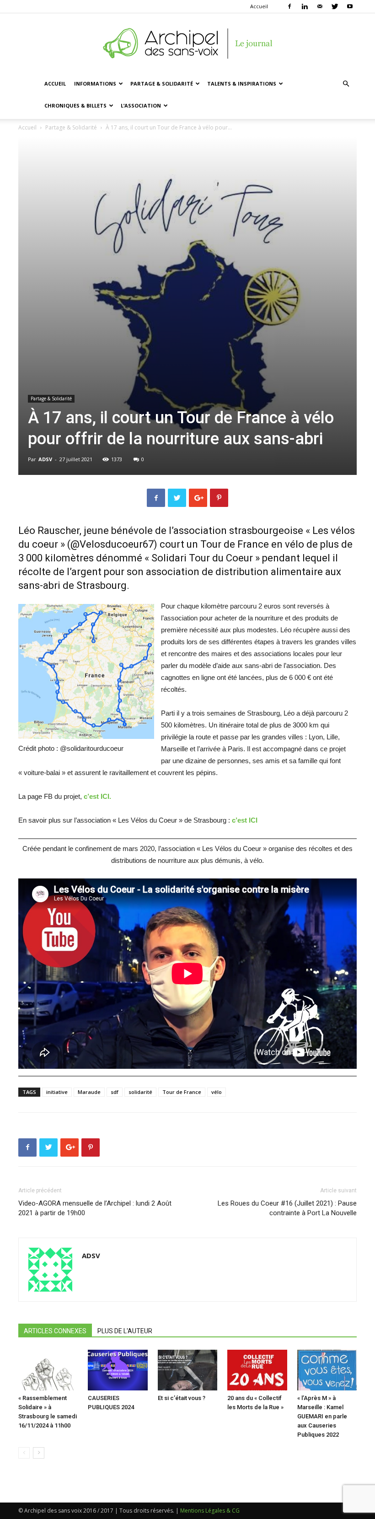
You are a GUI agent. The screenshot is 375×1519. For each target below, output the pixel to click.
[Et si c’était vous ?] (187, 1370)
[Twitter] (335, 6)
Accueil (259, 6)
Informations (95, 83)
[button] (346, 84)
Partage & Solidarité (161, 83)
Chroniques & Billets (75, 105)
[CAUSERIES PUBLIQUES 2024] (117, 1370)
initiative (57, 1091)
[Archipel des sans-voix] (187, 43)
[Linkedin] (304, 6)
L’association (141, 105)
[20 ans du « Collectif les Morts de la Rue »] (257, 1370)
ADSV (45, 459)
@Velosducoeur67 (112, 544)
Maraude (89, 1091)
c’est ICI (243, 820)
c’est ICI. (97, 796)
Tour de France (181, 1091)
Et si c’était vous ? (181, 1398)
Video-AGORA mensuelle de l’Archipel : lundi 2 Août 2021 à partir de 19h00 (94, 1208)
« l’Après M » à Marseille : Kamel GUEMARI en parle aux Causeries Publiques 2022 (322, 1416)
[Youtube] (350, 6)
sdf (114, 1091)
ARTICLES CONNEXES (55, 1331)
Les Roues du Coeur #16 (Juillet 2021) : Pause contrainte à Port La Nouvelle (287, 1208)
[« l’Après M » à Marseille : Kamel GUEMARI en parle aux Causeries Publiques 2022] (327, 1370)
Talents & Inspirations (241, 83)
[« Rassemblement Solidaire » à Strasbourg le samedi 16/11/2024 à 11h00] (48, 1370)
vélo (216, 1091)
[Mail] (320, 6)
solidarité (140, 1091)
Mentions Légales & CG (210, 1510)
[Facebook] (289, 6)
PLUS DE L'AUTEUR (124, 1331)
